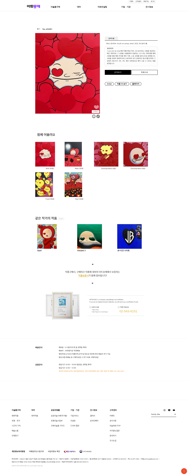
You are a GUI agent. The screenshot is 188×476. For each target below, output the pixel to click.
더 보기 (61, 219)
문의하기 (117, 72)
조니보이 (142, 43)
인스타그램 (164, 410)
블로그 (169, 410)
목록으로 (144, 72)
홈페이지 (135, 84)
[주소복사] (98, 116)
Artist (109, 84)
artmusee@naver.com (151, 459)
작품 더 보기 (122, 84)
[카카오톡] (94, 116)
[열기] (184, 471)
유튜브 (174, 410)
